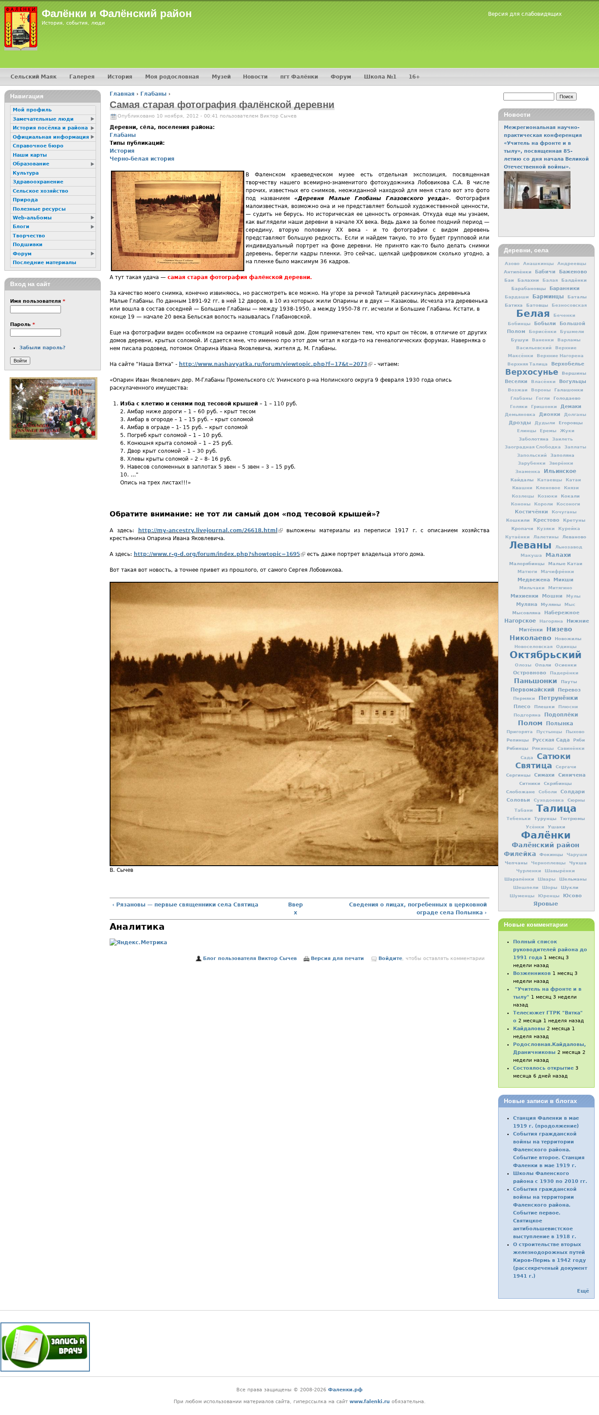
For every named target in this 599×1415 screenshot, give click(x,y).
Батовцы (537, 305)
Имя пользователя (37, 301)
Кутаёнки (517, 536)
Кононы (521, 504)
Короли (543, 504)
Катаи (573, 479)
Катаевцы (549, 479)
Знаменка (527, 471)
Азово (512, 263)
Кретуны (574, 520)
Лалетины (546, 536)
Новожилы (568, 638)
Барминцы (548, 297)
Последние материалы (44, 262)
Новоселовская (533, 646)
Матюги (527, 571)
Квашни (522, 487)
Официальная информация (51, 137)
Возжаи (518, 389)
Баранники (564, 288)
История (122, 151)
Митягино (560, 587)
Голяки (519, 406)
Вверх (295, 909)
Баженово (573, 272)
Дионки (549, 414)
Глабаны (153, 94)
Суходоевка (549, 800)
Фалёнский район (545, 845)
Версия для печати (337, 958)
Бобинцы (519, 323)
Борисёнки (542, 331)
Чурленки (528, 870)
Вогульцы (572, 381)
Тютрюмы (572, 818)
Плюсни (568, 706)
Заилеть (562, 439)
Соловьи (518, 800)
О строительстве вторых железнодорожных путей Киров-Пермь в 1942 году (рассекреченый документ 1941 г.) (550, 1260)
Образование (31, 164)
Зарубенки (532, 463)
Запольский (532, 455)
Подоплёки (561, 715)
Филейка (520, 853)
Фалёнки (545, 835)
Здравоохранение (38, 182)
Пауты (569, 681)
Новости (255, 77)
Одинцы (566, 646)
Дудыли (545, 422)
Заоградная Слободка (533, 446)
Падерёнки (564, 672)
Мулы (573, 596)
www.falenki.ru (369, 1401)
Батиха (514, 305)
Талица (556, 808)
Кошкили (518, 520)
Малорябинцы (527, 563)
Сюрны (576, 799)
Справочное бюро (38, 146)
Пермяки (524, 698)
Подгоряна (527, 715)
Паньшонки (535, 681)
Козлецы (523, 496)
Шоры (549, 887)
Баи (509, 280)
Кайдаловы (529, 1029)
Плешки (544, 706)
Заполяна (562, 455)
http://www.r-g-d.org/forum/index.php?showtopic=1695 (219, 554)
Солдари (572, 792)
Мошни (552, 596)
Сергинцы (518, 774)
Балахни (528, 280)
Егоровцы (571, 422)
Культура (26, 173)
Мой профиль (32, 110)
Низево (559, 629)
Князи (571, 487)
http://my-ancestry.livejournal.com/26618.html (210, 530)
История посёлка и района (50, 128)
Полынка (559, 723)
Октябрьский (545, 654)
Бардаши (517, 296)
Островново (529, 673)
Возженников (532, 973)
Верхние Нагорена (560, 355)
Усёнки (535, 826)
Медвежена (533, 580)
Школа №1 (380, 77)
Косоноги (568, 504)
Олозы (523, 665)
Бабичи (545, 272)
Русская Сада (551, 740)
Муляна (526, 604)
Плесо (522, 706)
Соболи (547, 791)
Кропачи (522, 528)
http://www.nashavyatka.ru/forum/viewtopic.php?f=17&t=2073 (275, 364)
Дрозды (520, 423)
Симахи (544, 775)
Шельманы (573, 878)
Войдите (390, 958)
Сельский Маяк (34, 77)
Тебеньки (518, 818)
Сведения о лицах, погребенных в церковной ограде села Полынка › (418, 909)
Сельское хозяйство (40, 191)
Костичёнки (531, 512)
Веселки (516, 381)
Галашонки (568, 389)
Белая (533, 313)
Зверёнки (561, 463)
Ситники (529, 783)
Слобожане (520, 791)
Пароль (22, 324)
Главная (122, 94)
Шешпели (525, 887)
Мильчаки (532, 587)
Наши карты (30, 155)
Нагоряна (551, 621)
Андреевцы (571, 263)
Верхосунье (531, 371)
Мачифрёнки (557, 571)
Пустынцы (549, 731)
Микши (563, 580)
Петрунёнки (558, 698)
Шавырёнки (560, 870)
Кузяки (546, 528)
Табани (523, 810)
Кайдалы (522, 479)
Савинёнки (571, 748)
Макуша (531, 555)
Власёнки (543, 381)
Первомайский (532, 690)
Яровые (545, 903)
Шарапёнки (519, 878)
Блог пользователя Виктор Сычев (250, 958)
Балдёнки (574, 280)
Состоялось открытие (543, 1068)
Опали (543, 664)
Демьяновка (520, 414)
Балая (550, 280)
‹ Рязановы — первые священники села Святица (185, 905)
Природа (25, 200)
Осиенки (566, 664)
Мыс (569, 604)
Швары (547, 879)
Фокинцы (551, 854)
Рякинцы (543, 748)
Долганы (575, 414)
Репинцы (517, 739)
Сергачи (566, 766)
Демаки (570, 406)
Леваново (574, 536)
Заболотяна (534, 438)
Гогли (543, 398)
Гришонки (544, 406)
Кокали (570, 495)
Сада (527, 757)
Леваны (530, 545)
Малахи (558, 555)
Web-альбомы (32, 218)
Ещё (583, 1291)
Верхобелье (567, 364)
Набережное (561, 613)
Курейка (569, 528)
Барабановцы (528, 288)
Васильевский (534, 347)
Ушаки (556, 826)
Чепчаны (516, 862)
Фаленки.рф (345, 1390)
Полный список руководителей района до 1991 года (550, 949)
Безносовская (569, 305)
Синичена (571, 775)
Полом (530, 723)
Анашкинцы (538, 263)
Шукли (569, 887)
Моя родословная (172, 77)
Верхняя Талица (527, 364)
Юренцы (549, 895)
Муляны (551, 604)
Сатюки (554, 756)
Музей (221, 77)
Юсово (572, 895)
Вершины (574, 373)
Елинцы (526, 430)
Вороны (541, 389)
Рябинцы (517, 748)
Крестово (546, 520)
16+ (414, 77)
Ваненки (543, 339)
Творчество (29, 236)
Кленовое (548, 487)
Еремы (548, 430)
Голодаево (567, 398)
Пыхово (575, 731)
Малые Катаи (565, 563)
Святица (533, 765)
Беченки (564, 315)
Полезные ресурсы (39, 209)
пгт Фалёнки (299, 77)
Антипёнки (517, 271)
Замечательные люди (43, 119)
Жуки (567, 430)
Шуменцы (522, 895)
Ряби (579, 739)
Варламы (569, 339)
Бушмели (572, 331)
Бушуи (519, 339)
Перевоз (569, 690)
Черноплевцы (548, 862)
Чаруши (577, 854)
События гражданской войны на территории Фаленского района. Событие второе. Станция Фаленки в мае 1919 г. (549, 1149)
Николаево (530, 638)
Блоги (21, 226)
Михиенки (524, 596)
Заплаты (575, 446)
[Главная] (20, 28)
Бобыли (545, 323)
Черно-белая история (142, 159)
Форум (341, 77)
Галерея (82, 77)
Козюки (547, 496)
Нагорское (520, 621)
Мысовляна (526, 612)
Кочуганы (564, 511)
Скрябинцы (558, 783)
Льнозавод (568, 547)
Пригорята (519, 731)
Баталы (577, 296)
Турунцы (545, 818)
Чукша (578, 862)
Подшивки (28, 244)
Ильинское (560, 471)
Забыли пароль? (42, 348)
